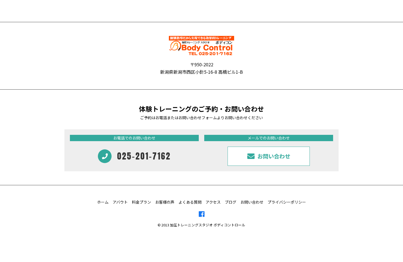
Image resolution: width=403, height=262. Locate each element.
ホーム (103, 202)
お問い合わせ (251, 202)
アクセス (213, 202)
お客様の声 (164, 202)
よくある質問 (190, 202)
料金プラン (141, 202)
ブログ (230, 202)
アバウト (120, 202)
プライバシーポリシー (287, 202)
